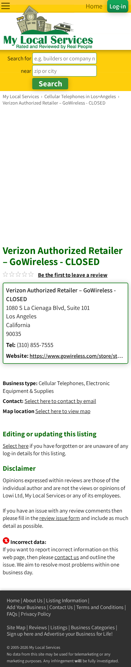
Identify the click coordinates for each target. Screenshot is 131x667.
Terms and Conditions (100, 607)
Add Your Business (26, 607)
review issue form (59, 518)
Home (13, 600)
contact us (66, 557)
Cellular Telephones (61, 383)
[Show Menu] (5, 6)
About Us (33, 600)
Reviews (38, 627)
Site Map (16, 627)
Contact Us (61, 607)
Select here (16, 446)
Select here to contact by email (60, 401)
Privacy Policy (36, 614)
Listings (59, 627)
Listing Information (66, 600)
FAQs (12, 614)
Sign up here (20, 634)
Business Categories (93, 627)
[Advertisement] (65, 175)
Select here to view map (62, 411)
